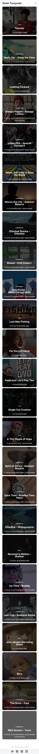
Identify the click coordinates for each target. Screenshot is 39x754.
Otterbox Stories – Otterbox (19, 232)
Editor (8, 61)
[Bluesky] (12, 751)
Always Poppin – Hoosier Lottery (19, 112)
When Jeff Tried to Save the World (19, 173)
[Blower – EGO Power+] (19, 255)
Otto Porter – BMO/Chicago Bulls (19, 291)
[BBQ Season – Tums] (19, 725)
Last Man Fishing (19, 321)
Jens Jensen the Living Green (19, 643)
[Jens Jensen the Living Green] (19, 637)
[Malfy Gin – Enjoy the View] (19, 50)
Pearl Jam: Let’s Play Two (19, 380)
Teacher (19, 28)
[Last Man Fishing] (19, 314)
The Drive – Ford (19, 703)
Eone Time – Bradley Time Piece (19, 496)
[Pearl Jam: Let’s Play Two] (19, 373)
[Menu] (36, 3)
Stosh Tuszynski (12, 3)
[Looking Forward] (19, 79)
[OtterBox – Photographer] (19, 520)
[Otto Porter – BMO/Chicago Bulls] (19, 285)
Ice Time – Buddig (19, 585)
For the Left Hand (19, 351)
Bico (19, 673)
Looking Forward (19, 86)
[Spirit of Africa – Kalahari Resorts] (19, 461)
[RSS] (26, 751)
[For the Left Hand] (19, 343)
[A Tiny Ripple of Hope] (19, 431)
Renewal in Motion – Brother (19, 555)
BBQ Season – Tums (19, 730)
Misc (19, 550)
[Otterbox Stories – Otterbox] (19, 226)
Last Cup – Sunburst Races (19, 615)
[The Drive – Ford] (19, 696)
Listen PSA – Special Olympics (19, 144)
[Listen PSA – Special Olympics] (19, 138)
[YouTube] (22, 751)
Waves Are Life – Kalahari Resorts (19, 203)
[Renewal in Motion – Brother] (19, 549)
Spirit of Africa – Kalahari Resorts (19, 467)
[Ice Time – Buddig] (19, 578)
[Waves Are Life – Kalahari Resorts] (19, 197)
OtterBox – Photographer (19, 527)
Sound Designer (30, 61)
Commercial (19, 54)
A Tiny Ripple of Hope (19, 439)
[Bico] (19, 666)
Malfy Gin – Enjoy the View (19, 57)
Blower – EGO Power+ (19, 263)
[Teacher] (19, 21)
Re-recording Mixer (20, 32)
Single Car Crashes (19, 409)
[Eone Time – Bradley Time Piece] (19, 490)
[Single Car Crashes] (19, 402)
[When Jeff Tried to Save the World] (19, 167)
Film (19, 24)
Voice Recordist (20, 120)
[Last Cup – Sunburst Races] (19, 608)
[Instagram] (17, 751)
